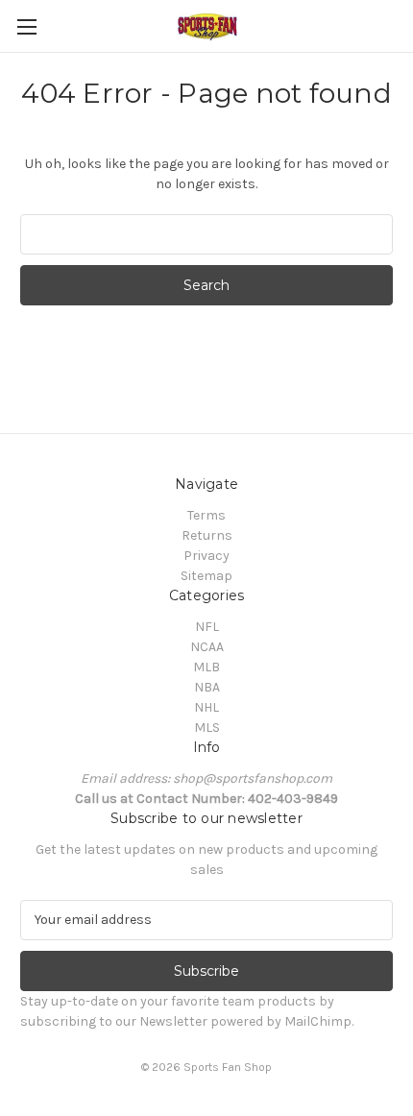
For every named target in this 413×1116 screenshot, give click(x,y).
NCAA (207, 647)
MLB (206, 667)
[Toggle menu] (26, 26)
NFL (207, 627)
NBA (207, 687)
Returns (207, 535)
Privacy (206, 555)
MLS (207, 727)
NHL (206, 707)
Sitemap (206, 576)
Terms (206, 515)
